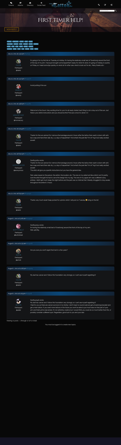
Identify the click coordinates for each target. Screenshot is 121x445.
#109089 (28, 154)
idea (9, 46)
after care (15, 41)
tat (23, 48)
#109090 (28, 193)
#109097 (29, 218)
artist (31, 41)
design (25, 43)
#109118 (29, 293)
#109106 (29, 243)
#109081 (28, 104)
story (15, 48)
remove (10, 48)
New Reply (12, 29)
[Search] (116, 11)
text (32, 48)
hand (31, 43)
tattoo (27, 48)
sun (19, 48)
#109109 (30, 268)
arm (26, 41)
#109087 (28, 129)
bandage (10, 43)
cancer (16, 43)
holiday (36, 43)
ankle (21, 41)
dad (21, 43)
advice (9, 41)
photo (26, 46)
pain (21, 46)
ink (13, 46)
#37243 (27, 54)
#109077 (28, 79)
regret (31, 46)
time (36, 48)
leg (17, 46)
